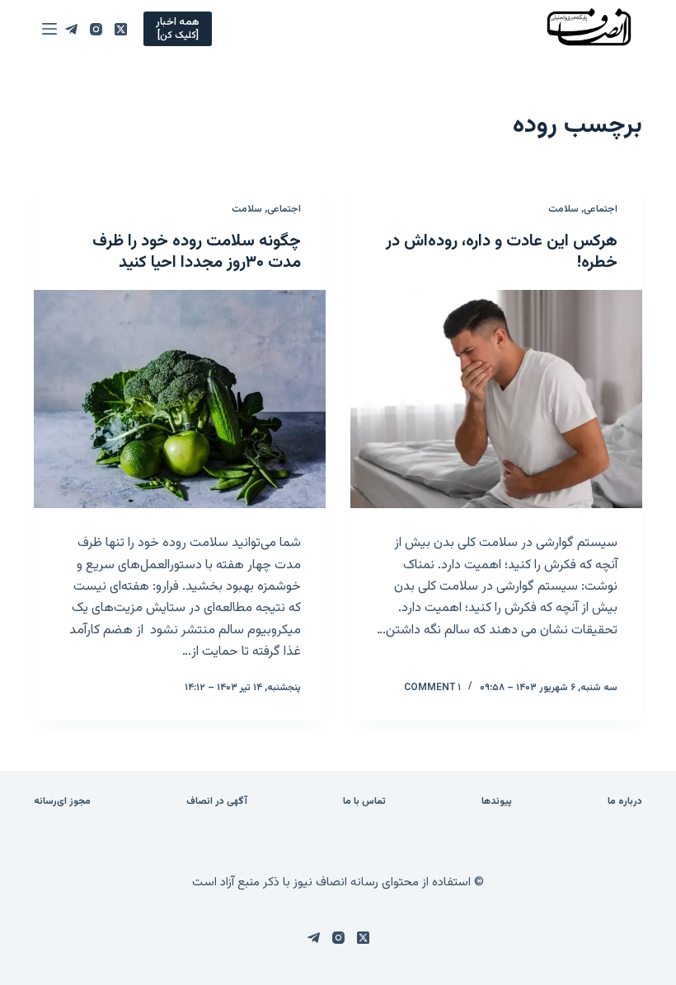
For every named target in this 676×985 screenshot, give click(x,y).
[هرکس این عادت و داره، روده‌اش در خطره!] (496, 399)
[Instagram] (96, 29)
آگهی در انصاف (216, 802)
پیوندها (496, 802)
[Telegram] (71, 29)
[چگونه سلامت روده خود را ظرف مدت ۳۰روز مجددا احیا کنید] (180, 399)
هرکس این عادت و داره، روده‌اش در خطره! (501, 252)
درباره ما (625, 802)
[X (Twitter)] (121, 29)
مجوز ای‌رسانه (62, 802)
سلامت (563, 209)
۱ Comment (432, 687)
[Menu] (49, 28)
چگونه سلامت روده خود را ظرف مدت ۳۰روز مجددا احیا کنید (196, 252)
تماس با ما (364, 802)
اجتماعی (600, 209)
